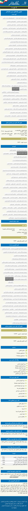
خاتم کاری (5, 214)
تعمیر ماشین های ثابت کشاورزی (10, 252)
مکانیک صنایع (16, 105)
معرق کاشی (11, 218)
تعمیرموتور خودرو (6, 99)
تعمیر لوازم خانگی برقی (22, 59)
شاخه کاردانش (22, 393)
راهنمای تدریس (22, 370)
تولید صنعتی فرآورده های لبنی (20, 306)
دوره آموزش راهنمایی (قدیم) (20, 372)
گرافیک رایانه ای (13, 153)
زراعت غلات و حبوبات (22, 302)
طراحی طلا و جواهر (23, 197)
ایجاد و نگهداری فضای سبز (21, 262)
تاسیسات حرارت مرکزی (22, 116)
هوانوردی (16, 319)
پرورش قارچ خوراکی (8, 299)
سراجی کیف (17, 204)
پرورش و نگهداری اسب (8, 272)
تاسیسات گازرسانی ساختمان (13, 92)
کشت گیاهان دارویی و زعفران (21, 289)
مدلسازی (19, 72)
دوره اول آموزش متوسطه (20, 366)
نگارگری (25, 191)
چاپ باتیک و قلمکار (10, 180)
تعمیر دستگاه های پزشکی (21, 55)
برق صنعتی (16, 52)
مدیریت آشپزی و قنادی (22, 194)
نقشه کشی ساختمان (11, 25)
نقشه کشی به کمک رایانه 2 (21, 459)
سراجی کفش (24, 204)
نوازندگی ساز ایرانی (13, 187)
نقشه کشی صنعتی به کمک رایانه (20, 109)
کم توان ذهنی (22, 403)
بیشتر (2, 467)
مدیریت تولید (24, 142)
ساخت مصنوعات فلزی (22, 69)
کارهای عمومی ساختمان (22, 21)
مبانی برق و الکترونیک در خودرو (20, 457)
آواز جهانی (13, 184)
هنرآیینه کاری (14, 191)
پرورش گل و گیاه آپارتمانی (7, 295)
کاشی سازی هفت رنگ (22, 211)
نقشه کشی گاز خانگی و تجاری (20, 461)
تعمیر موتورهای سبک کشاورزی (20, 255)
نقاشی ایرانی (6, 187)
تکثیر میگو (11, 282)
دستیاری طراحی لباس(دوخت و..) (20, 160)
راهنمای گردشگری (8, 312)
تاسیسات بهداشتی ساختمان (9, 95)
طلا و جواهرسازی (23, 174)
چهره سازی (20, 191)
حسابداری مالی (6, 309)
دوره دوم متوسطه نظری (19, 386)
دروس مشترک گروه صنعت (21, 18)
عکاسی (15, 207)
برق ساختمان (24, 35)
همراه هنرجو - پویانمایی (22, 232)
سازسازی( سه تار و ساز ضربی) (9, 170)
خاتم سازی (10, 214)
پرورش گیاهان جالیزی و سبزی (21, 292)
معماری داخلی (13, 150)
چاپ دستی (24, 184)
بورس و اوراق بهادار (23, 312)
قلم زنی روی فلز (15, 174)
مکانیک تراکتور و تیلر (9, 276)
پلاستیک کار (24, 112)
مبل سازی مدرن (4, 69)
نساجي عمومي (17, 31)
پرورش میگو (24, 276)
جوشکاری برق (24, 79)
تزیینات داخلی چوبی (15, 79)
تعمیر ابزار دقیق (23, 52)
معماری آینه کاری (12, 28)
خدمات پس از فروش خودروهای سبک (19, 86)
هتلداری (11, 309)
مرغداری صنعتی (9, 285)
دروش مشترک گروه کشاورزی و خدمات (19, 249)
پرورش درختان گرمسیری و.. (21, 269)
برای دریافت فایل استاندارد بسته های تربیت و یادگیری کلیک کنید (14, 442)
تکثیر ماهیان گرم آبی (22, 265)
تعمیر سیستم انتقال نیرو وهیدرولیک (19, 259)
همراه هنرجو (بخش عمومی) (9, 229)
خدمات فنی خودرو (8, 109)
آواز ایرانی (8, 184)
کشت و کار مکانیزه (6, 249)
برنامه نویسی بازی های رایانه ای (20, 48)
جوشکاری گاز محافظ (6, 86)
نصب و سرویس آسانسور (22, 65)
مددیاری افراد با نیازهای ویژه (11, 316)
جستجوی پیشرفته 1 (20, 353)
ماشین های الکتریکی (8, 38)
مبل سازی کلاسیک (12, 72)
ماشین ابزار (14, 116)
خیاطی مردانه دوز (14, 197)
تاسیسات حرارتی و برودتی (21, 95)
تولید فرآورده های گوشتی (8, 306)
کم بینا (23, 409)
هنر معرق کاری (15, 177)
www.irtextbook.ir (14, 477)
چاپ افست (24, 72)
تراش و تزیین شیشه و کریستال (20, 214)
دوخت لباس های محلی (22, 201)
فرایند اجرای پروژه (8, 131)
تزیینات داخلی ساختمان (22, 25)
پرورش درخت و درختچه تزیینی (20, 295)
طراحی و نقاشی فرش (22, 207)
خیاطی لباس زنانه (23, 167)
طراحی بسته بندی (14, 167)
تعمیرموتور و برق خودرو (13, 102)
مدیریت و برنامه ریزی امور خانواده (20, 323)
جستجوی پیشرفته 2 (20, 356)
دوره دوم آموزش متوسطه (20, 368)
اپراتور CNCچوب (23, 89)
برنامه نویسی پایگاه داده (8, 31)
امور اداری (16, 312)
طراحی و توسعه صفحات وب (8, 62)
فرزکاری (5, 102)
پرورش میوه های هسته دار (11, 302)
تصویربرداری (6, 153)
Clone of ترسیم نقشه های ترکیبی (20, 464)
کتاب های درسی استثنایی (20, 373)
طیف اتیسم (22, 414)
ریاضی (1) (25, 230)
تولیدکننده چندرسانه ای (22, 45)
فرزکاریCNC (12, 65)
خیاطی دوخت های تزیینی (10, 201)
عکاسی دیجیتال (6, 197)
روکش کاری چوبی (12, 69)
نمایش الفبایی (22, 350)
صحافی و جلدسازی (23, 177)
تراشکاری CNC (24, 99)
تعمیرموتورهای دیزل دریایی (8, 18)
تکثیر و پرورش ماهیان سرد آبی (20, 279)
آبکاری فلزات (24, 31)
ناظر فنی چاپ (7, 116)
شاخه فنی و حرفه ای (20, 391)
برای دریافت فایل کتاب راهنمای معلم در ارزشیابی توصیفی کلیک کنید (14, 434)
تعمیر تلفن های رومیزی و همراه (9, 59)
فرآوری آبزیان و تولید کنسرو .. (21, 309)
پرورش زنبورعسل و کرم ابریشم (20, 272)
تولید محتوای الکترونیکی (8, 52)
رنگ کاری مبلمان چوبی (22, 75)
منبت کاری (9, 174)
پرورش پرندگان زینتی (22, 252)
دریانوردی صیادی (9, 279)
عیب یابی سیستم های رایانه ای (20, 38)
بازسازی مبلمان (16, 89)
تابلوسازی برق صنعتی (10, 55)
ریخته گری (5, 28)
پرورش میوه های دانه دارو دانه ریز (20, 299)
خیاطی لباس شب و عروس (10, 194)
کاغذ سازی (19, 184)
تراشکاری (4, 92)
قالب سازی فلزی (23, 105)
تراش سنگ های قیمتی (11, 211)
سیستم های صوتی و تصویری (21, 62)
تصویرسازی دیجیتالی (15, 35)
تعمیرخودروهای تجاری (11, 75)
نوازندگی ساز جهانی (23, 187)
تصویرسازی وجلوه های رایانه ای (20, 157)
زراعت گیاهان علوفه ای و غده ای (20, 285)
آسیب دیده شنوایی (21, 406)
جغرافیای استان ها (21, 388)
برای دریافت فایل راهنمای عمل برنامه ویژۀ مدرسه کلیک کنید (14, 449)
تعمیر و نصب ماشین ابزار (15, 112)
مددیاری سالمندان (23, 319)
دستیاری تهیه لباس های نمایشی (20, 163)
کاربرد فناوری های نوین (22, 241)
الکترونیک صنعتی (12, 45)
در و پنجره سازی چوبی (22, 82)
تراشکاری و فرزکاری (15, 99)
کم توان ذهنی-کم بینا (20, 411)
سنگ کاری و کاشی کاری (22, 28)
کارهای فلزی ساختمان (11, 21)
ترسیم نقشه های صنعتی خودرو (20, 462)
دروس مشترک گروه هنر (22, 150)
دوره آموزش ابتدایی (21, 364)
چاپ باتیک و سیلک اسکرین (21, 180)
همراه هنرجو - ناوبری (22, 334)
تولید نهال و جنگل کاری (8, 292)
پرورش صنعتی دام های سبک (11, 265)
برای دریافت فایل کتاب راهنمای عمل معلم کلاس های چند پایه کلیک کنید (14, 426)
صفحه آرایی (9, 163)
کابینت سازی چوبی (23, 102)
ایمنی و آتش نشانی (23, 316)
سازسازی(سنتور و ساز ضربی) (21, 218)
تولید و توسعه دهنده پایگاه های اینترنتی (19, 42)
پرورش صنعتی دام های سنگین (8, 262)
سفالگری (4, 207)
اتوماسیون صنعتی (9, 48)
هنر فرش (12, 204)
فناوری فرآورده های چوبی (7, 133)
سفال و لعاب (10, 207)
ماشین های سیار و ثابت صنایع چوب (20, 134)
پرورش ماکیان (17, 276)
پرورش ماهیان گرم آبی (9, 269)
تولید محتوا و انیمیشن (22, 153)
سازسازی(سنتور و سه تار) (22, 170)
